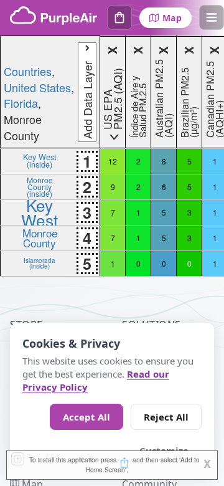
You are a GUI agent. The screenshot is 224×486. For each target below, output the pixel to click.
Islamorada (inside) (39, 263)
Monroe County (39, 237)
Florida (21, 103)
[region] (112, 156)
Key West (39, 212)
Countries (28, 71)
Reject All (166, 417)
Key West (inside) (40, 160)
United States (37, 87)
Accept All (86, 417)
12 (112, 161)
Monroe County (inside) (40, 186)
